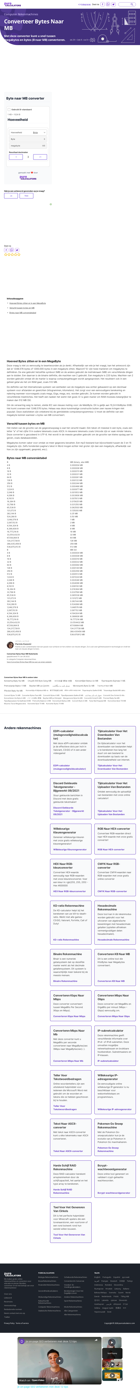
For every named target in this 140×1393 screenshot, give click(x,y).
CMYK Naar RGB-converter (112, 891)
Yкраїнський (99, 1312)
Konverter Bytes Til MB (55, 704)
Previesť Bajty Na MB (111, 698)
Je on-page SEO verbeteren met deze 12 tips (51, 1341)
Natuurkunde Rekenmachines (44, 1302)
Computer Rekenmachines (21, 14)
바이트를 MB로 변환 (63, 681)
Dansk (97, 1296)
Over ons (8, 1294)
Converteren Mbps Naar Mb (68, 1061)
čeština (97, 1308)
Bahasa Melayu (100, 1292)
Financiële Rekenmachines (49, 1285)
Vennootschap (10, 1305)
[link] (22, 1341)
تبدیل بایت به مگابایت (61, 686)
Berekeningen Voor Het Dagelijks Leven (73, 1292)
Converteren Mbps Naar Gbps (114, 1016)
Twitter (7, 1317)
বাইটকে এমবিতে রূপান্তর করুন (72, 690)
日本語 (122, 1281)
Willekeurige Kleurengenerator (70, 849)
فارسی (108, 1304)
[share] (96, 1340)
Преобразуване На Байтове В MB (17, 701)
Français (104, 1281)
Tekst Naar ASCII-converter (68, 1151)
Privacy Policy (9, 1323)
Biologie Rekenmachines (48, 1277)
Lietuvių (117, 1289)
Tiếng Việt (125, 1296)
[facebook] (102, 4)
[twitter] (113, 4)
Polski (116, 1296)
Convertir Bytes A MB (51, 695)
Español (116, 1277)
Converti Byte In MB (79, 701)
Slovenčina (118, 1285)
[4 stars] (15, 254)
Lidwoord (8, 1298)
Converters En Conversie (74, 1281)
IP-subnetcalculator (108, 1061)
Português (107, 1277)
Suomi (120, 1292)
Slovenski (123, 1300)
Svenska (112, 1292)
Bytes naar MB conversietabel (22, 312)
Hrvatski (109, 1289)
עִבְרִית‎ (125, 1304)
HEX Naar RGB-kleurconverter (69, 891)
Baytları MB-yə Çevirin (39, 686)
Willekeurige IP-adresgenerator (115, 1109)
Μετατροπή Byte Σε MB (83, 686)
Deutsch (113, 1281)
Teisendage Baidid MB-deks (114, 690)
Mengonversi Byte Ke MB (73, 698)
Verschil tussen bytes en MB (21, 308)
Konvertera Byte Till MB (117, 701)
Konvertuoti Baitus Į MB (61, 701)
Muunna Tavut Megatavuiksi (15, 704)
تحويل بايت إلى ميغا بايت (93, 695)
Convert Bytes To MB (12, 695)
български (98, 1289)
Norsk (128, 1292)
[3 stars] (12, 254)
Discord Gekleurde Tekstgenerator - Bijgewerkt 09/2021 (68, 811)
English (97, 1277)
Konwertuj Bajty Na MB (14, 681)
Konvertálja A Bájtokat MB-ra (37, 690)
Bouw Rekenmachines (47, 1281)
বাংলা (124, 1308)
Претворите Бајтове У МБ (113, 681)
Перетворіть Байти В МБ (92, 690)
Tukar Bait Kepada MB (97, 701)
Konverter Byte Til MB (36, 704)
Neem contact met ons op (14, 1313)
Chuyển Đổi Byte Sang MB (39, 681)
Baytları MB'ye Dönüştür (52, 698)
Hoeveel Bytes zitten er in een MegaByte (27, 303)
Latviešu (105, 1300)
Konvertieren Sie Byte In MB (15, 698)
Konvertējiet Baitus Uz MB (86, 681)
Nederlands (106, 1296)
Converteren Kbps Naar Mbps (69, 1016)
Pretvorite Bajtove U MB (41, 701)
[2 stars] (9, 254)
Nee (26, 196)
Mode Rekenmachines (73, 1307)
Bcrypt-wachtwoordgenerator (114, 1192)
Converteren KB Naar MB (111, 981)
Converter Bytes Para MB (31, 695)
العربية (96, 1281)
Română (108, 1285)
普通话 (118, 1308)
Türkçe (130, 1281)
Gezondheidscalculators (48, 1291)
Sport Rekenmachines (73, 1301)
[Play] (112, 1364)
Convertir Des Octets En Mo (113, 695)
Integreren (86, 4)
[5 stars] (19, 254)
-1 (16, 157)
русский (125, 1277)
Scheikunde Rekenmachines (75, 1277)
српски (114, 1300)
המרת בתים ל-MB (105, 686)
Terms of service (22, 1323)
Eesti (109, 1312)
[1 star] (5, 254)
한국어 (97, 1300)
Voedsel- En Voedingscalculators (72, 1286)
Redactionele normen (13, 1309)
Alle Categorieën (71, 1311)
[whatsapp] (108, 4)
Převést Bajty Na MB (13, 690)
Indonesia (98, 1285)
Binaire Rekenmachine (65, 981)
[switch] (9, 109)
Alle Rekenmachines (72, 1314)
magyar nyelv (107, 1308)
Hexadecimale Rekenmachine (113, 939)
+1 (40, 157)
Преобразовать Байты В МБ (72, 695)
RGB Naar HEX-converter (111, 849)
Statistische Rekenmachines (49, 1311)
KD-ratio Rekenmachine (66, 939)
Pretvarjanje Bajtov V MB (15, 686)
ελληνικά (117, 1304)
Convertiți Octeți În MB (93, 698)
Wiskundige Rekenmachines (49, 1297)
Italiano (126, 1289)
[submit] (132, 4)
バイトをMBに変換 (34, 698)
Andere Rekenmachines (74, 1297)
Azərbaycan (99, 1304)
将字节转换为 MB (56, 690)
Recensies (8, 1301)
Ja (11, 196)
